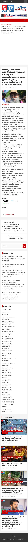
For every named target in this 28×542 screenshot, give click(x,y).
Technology (5, 397)
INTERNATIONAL (7, 331)
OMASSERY (5, 380)
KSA (3, 356)
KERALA (4, 336)
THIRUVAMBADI (6, 402)
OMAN (4, 378)
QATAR (4, 392)
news (13, 214)
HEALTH (4, 329)
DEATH (6, 214)
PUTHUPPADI (6, 390)
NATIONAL (5, 375)
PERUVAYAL (5, 385)
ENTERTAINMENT (7, 327)
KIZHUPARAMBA (6, 339)
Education (5, 324)
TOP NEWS (5, 404)
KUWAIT (4, 361)
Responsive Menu (25, 1)
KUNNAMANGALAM (7, 358)
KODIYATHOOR (6, 344)
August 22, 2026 (6, 443)
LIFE (3, 365)
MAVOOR (4, 370)
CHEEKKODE (5, 319)
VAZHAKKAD (5, 409)
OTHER (4, 383)
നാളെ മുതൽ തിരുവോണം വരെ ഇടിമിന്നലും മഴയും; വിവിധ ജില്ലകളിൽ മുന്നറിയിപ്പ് (13, 259)
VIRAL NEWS (5, 412)
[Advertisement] (14, 49)
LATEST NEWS (6, 363)
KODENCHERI (6, 341)
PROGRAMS (5, 387)
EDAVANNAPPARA (7, 322)
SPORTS (4, 395)
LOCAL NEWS (6, 368)
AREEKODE (5, 310)
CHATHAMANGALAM (8, 317)
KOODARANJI (6, 351)
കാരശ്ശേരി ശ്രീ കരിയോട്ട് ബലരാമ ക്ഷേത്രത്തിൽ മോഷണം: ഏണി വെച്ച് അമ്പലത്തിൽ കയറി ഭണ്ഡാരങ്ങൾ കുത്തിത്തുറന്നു (13, 491)
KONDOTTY (5, 348)
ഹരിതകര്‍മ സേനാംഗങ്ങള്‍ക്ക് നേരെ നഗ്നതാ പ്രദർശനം (15, 237)
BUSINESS (5, 315)
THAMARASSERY (7, 399)
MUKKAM (5, 373)
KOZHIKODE (5, 353)
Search (24, 246)
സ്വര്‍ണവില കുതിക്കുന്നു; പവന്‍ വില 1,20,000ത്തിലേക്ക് (13, 464)
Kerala (9, 214)
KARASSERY (5, 334)
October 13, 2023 (6, 88)
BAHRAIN (4, 312)
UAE (3, 407)
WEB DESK (13, 88)
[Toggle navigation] (3, 20)
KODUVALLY (5, 346)
